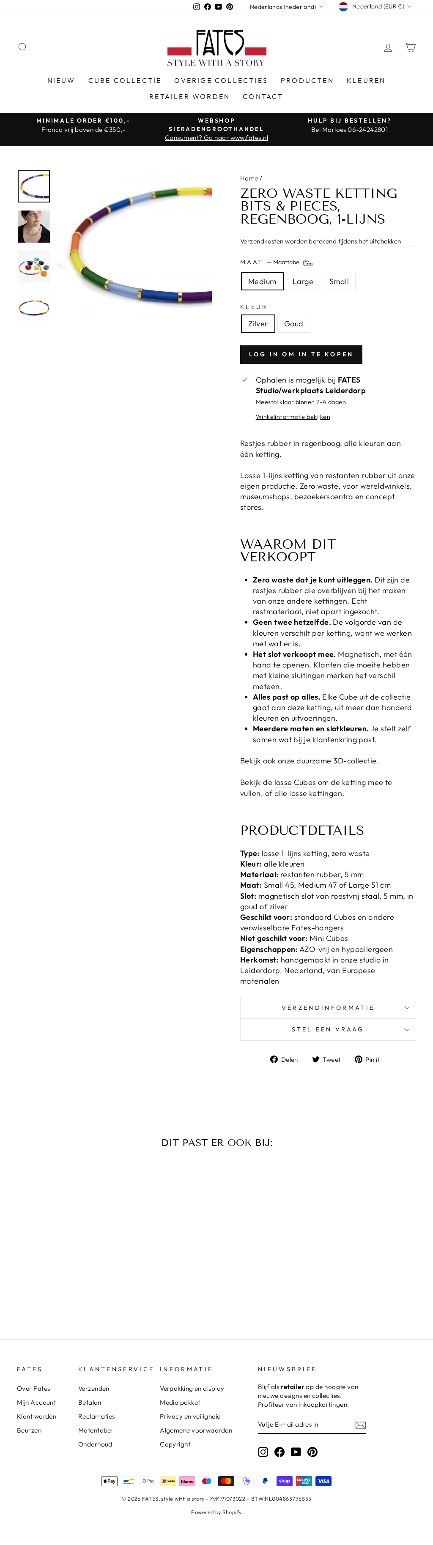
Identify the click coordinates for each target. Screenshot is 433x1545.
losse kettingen (315, 793)
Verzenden (94, 1388)
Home (249, 178)
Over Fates (33, 1388)
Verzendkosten (262, 241)
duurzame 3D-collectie (336, 761)
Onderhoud (95, 1444)
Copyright (175, 1444)
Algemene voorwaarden (196, 1430)
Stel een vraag (328, 1029)
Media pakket (180, 1402)
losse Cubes (295, 782)
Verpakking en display (192, 1388)
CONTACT (263, 96)
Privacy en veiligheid (190, 1416)
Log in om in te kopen (301, 354)
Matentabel (95, 1430)
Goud (294, 323)
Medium (262, 281)
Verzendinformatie (328, 1008)
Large (303, 281)
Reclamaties (96, 1416)
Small (339, 281)
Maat (271, 262)
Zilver (258, 323)
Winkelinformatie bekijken (293, 417)
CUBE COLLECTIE (125, 80)
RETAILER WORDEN (189, 96)
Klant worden (36, 1416)
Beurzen (29, 1430)
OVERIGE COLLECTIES (221, 80)
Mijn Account (36, 1402)
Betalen (89, 1402)
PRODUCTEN (307, 80)
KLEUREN (366, 80)
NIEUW (61, 80)
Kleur (254, 307)
